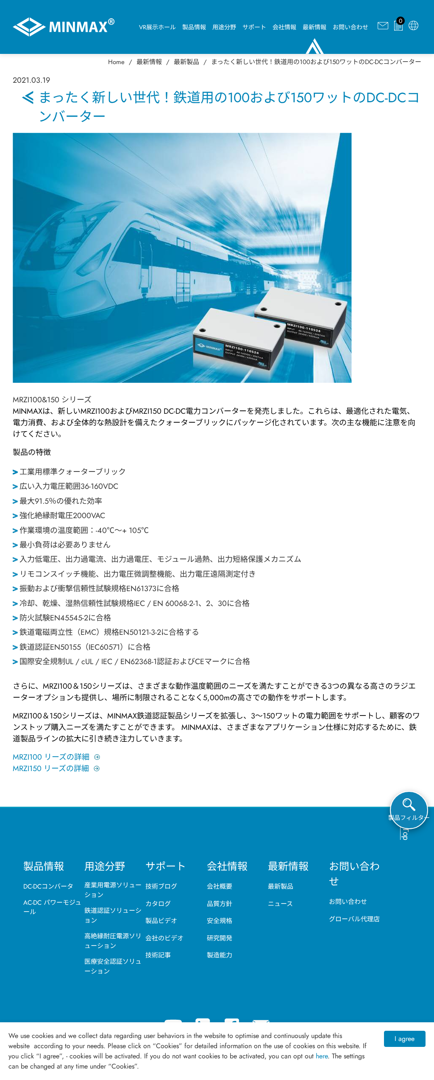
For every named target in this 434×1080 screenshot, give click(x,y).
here (322, 1056)
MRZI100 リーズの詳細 (51, 757)
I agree (405, 1039)
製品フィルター (409, 818)
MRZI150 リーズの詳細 (51, 768)
